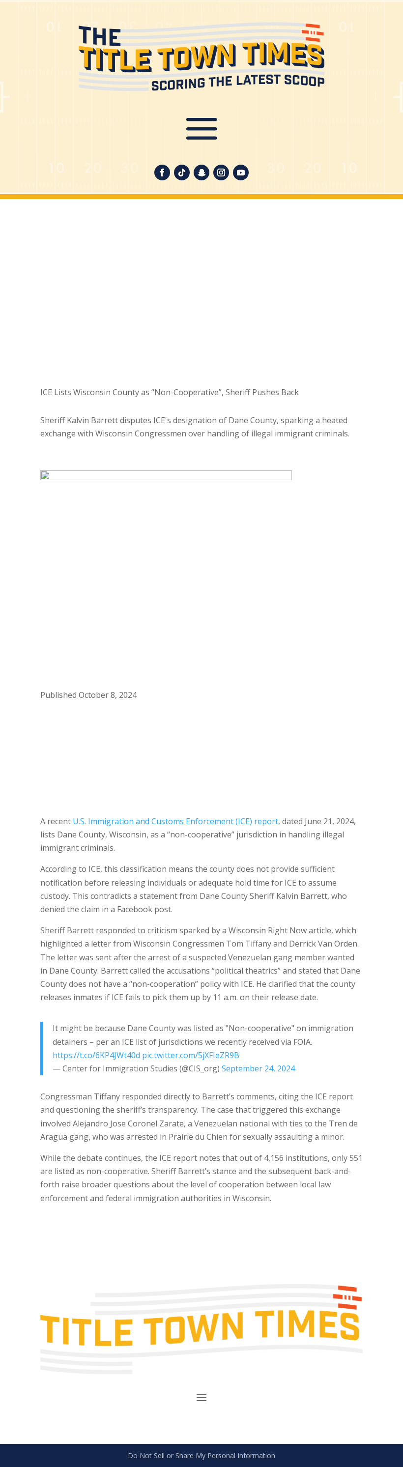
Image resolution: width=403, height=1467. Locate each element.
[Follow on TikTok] (182, 172)
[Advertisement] (201, 297)
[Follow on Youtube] (241, 172)
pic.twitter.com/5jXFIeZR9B (190, 1055)
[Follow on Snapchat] (201, 172)
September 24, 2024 (258, 1068)
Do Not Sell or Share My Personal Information (201, 1455)
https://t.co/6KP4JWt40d (96, 1055)
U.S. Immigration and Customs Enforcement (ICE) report (175, 821)
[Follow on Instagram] (221, 172)
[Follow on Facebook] (162, 172)
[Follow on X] (68, 724)
